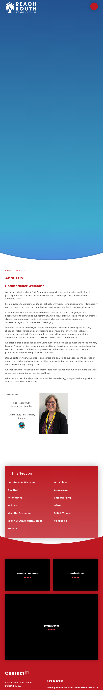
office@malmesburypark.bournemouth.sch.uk (72, 687)
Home (8, 270)
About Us (20, 270)
